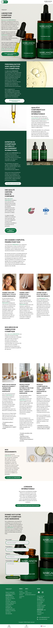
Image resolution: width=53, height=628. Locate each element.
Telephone (8, 553)
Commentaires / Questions (12, 560)
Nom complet (9, 539)
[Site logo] (48, 1)
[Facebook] (39, 592)
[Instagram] (42, 592)
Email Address (9, 546)
